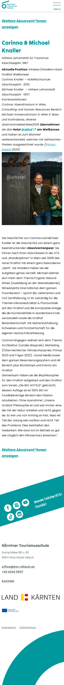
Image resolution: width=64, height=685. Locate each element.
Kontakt (8, 581)
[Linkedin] (19, 514)
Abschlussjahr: (12, 63)
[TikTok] (10, 517)
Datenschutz (28, 627)
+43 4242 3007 (12, 572)
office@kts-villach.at (18, 567)
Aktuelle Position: (15, 69)
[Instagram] (16, 505)
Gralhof (26, 129)
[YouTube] (25, 502)
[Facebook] (8, 508)
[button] (57, 5)
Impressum (9, 627)
